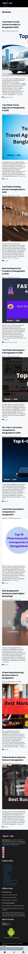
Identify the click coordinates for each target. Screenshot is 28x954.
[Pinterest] (14, 852)
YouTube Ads (8, 867)
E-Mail (8, 923)
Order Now (8, 864)
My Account (8, 871)
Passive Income (13, 342)
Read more (20, 94)
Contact (7, 875)
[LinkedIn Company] (14, 854)
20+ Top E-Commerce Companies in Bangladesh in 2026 (12, 430)
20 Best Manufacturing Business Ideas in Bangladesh (13, 675)
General (11, 97)
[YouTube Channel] (14, 857)
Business (5, 97)
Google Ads (8, 869)
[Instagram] (14, 850)
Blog (6, 874)
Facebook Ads (8, 866)
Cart (6, 872)
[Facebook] (14, 848)
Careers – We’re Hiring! (11, 880)
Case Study (8, 877)
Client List (7, 878)
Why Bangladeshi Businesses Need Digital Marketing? (13, 593)
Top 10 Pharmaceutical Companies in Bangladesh (13, 512)
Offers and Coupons (10, 885)
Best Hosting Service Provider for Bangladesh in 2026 (13, 271)
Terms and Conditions (11, 883)
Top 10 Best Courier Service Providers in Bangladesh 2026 (11, 25)
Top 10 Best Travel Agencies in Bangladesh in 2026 (13, 108)
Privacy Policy (8, 882)
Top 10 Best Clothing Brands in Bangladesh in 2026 (13, 189)
